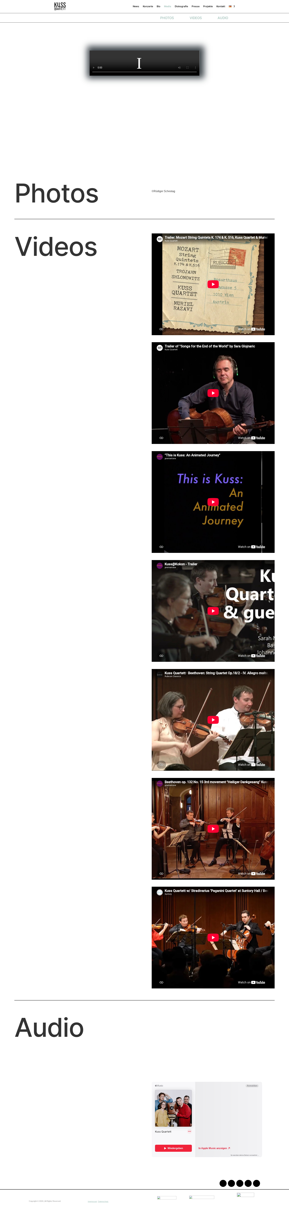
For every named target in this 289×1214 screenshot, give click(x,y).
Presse (196, 6)
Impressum (92, 1201)
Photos (167, 18)
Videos (196, 18)
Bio (158, 6)
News (136, 6)
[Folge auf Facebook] (239, 1183)
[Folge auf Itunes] (256, 1183)
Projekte (208, 6)
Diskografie (181, 6)
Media (167, 6)
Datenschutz (103, 1201)
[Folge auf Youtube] (223, 1183)
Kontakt (220, 6)
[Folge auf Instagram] (231, 1183)
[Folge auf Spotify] (248, 1183)
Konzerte (148, 6)
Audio (223, 18)
